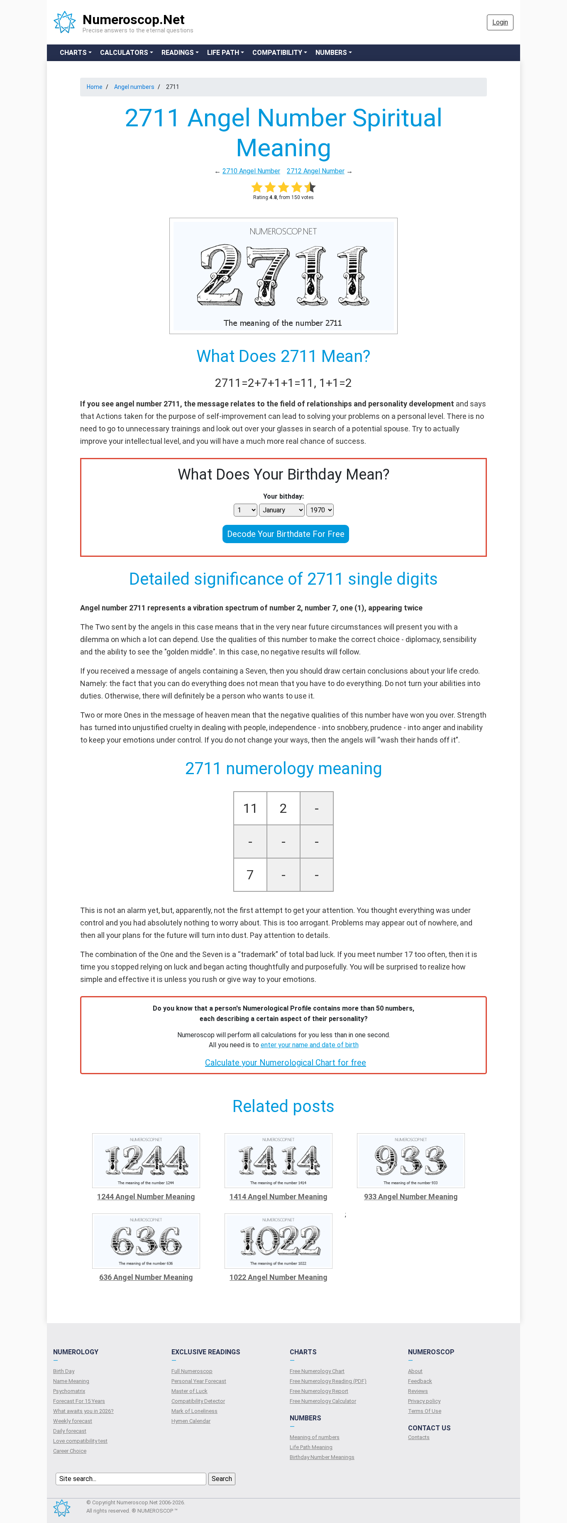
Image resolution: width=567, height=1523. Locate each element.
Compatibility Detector (198, 1401)
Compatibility (277, 53)
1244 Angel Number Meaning (146, 1196)
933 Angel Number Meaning (411, 1196)
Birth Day (63, 1371)
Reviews (418, 1391)
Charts (73, 53)
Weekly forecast (72, 1421)
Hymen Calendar (190, 1421)
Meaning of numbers (315, 1437)
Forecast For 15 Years (79, 1401)
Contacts (419, 1437)
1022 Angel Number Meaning (278, 1277)
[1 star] (257, 187)
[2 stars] (270, 187)
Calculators (124, 53)
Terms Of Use (424, 1411)
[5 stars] (310, 187)
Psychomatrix (69, 1391)
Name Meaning (71, 1381)
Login (500, 22)
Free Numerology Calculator (323, 1401)
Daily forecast (69, 1431)
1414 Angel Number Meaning (278, 1196)
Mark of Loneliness (194, 1411)
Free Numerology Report (319, 1391)
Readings (177, 53)
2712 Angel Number (316, 171)
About (415, 1371)
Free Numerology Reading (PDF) (328, 1381)
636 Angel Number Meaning (146, 1277)
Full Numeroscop (192, 1371)
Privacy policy (424, 1401)
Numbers (331, 53)
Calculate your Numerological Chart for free (285, 1063)
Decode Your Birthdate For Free (286, 534)
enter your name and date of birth (310, 1045)
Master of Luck (189, 1391)
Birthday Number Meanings (322, 1457)
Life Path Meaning (311, 1447)
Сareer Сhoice (69, 1451)
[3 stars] (283, 187)
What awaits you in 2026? (83, 1411)
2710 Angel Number (251, 171)
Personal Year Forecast (198, 1381)
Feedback (420, 1381)
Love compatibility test (80, 1441)
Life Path (223, 53)
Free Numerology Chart (317, 1371)
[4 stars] (296, 187)
